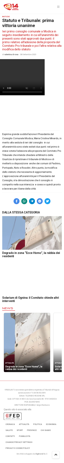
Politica (37, 424)
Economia (51, 424)
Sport (20, 430)
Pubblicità (24, 436)
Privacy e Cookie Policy (18, 448)
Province (32, 430)
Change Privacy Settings (19, 442)
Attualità (24, 424)
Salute (9, 430)
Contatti (10, 436)
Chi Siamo (46, 430)
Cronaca (10, 424)
